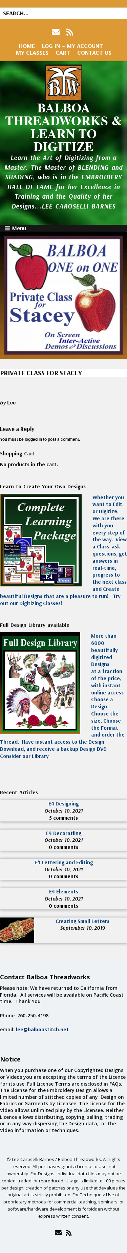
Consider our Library (24, 755)
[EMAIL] (56, 32)
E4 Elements (63, 891)
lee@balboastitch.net (42, 1029)
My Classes (32, 52)
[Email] (58, 1232)
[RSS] (70, 32)
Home (27, 46)
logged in (33, 439)
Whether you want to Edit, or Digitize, (108, 504)
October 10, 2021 (63, 810)
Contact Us (94, 52)
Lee (11, 402)
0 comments (63, 846)
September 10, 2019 (82, 927)
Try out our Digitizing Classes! (60, 599)
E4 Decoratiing (63, 833)
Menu (19, 228)
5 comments (63, 817)
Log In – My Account (72, 46)
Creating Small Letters (82, 921)
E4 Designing (63, 803)
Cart (63, 52)
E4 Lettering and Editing (64, 862)
